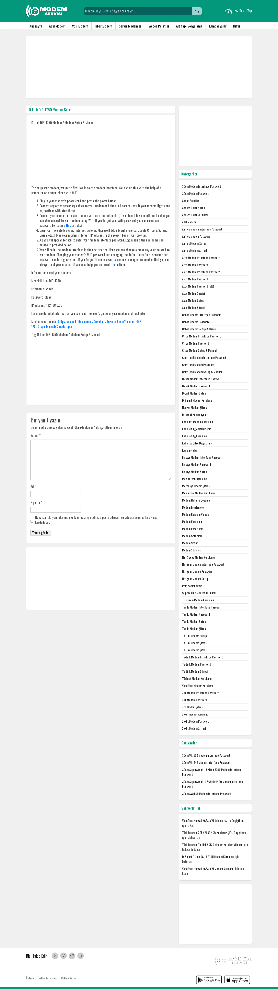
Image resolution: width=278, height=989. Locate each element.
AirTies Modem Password (196, 236)
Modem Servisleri (192, 536)
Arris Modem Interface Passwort (201, 258)
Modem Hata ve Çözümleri (197, 500)
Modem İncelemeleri (193, 507)
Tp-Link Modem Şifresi (195, 671)
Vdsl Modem (80, 26)
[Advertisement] (139, 67)
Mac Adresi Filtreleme (194, 479)
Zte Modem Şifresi (192, 707)
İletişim (30, 978)
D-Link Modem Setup (194, 393)
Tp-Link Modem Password (196, 664)
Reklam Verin (68, 978)
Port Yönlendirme (192, 586)
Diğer (237, 26)
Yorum (35, 435)
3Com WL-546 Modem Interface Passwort (206, 762)
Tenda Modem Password (196, 614)
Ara (197, 11)
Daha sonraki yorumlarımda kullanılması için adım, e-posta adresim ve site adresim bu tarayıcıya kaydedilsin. (96, 520)
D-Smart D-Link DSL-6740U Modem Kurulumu (208, 856)
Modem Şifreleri (191, 550)
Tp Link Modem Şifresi (194, 643)
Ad (33, 486)
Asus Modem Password (195, 279)
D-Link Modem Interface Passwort (202, 379)
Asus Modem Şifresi (193, 307)
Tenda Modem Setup (194, 621)
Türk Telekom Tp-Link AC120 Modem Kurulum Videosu (212, 844)
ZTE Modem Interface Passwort (200, 693)
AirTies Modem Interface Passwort (202, 229)
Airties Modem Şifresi (194, 250)
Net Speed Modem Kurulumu (198, 557)
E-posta (36, 502)
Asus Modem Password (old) (198, 286)
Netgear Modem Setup (195, 579)
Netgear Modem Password (197, 571)
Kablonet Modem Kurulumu (197, 422)
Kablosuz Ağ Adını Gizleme (196, 429)
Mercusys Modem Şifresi (196, 486)
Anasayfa (36, 26)
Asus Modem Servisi (193, 293)
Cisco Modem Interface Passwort (201, 336)
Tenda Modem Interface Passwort (202, 607)
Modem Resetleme (192, 529)
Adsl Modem (57, 26)
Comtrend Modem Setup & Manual (202, 372)
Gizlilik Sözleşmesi (48, 978)
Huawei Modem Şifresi (194, 407)
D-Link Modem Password (196, 386)
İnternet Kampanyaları (195, 414)
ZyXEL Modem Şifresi (194, 728)
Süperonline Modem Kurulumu (199, 593)
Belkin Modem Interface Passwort (201, 315)
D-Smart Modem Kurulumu (197, 400)
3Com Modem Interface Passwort (201, 186)
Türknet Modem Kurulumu (197, 678)
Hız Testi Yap (243, 10)
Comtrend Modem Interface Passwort (204, 357)
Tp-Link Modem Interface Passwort (202, 657)
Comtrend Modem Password (198, 365)
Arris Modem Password (195, 265)
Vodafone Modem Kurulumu (197, 686)
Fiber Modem (103, 26)
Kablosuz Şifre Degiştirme (197, 443)
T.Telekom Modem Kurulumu (198, 600)
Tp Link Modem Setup (194, 636)
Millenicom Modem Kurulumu (198, 493)
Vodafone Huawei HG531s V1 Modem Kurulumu (208, 869)
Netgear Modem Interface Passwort (203, 564)
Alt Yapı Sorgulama (189, 26)
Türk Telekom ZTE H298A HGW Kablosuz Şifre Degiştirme (214, 832)
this (68, 225)
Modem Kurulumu (192, 521)
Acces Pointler (159, 26)
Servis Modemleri (130, 26)
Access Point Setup (193, 208)
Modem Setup (190, 543)
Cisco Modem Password (195, 343)
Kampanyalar (218, 26)
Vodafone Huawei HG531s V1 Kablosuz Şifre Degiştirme (213, 820)
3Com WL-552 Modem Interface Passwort (206, 755)
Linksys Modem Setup (194, 472)
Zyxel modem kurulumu (195, 714)
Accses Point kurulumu (195, 215)
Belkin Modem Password (196, 322)
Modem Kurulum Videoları (196, 514)
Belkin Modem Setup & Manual (199, 329)
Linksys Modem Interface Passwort (202, 457)
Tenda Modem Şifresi (194, 628)
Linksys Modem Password (196, 464)
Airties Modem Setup (194, 243)
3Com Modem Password (195, 193)
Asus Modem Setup (193, 300)
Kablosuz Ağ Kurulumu (194, 436)
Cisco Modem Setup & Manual (199, 350)
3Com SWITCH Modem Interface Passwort (206, 794)
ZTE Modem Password (194, 700)
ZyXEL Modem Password (195, 721)
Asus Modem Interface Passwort (201, 272)
